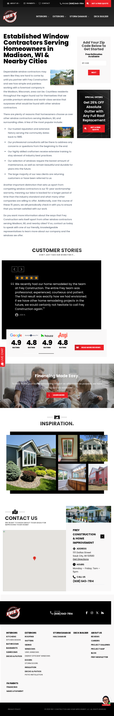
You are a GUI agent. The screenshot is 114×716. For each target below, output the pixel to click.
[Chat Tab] (57, 358)
